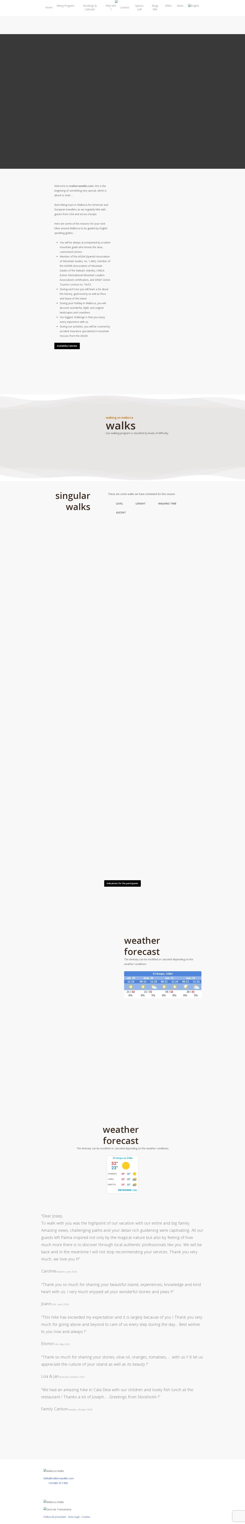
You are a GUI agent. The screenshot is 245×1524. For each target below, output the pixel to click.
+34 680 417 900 (58, 1483)
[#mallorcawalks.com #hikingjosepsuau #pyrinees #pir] (122, 1433)
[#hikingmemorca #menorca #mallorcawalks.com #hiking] (74, 1433)
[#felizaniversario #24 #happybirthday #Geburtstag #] (220, 1440)
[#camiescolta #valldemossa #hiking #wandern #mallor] (122, 1436)
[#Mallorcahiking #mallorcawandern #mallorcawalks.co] (171, 1440)
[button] (67, 346)
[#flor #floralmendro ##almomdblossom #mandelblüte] (122, 1443)
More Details (84, 540)
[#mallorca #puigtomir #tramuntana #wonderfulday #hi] (122, 1440)
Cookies (86, 1516)
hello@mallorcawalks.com (59, 1478)
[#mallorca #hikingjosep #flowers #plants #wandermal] (74, 1436)
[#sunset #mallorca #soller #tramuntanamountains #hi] (171, 1433)
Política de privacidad (55, 1516)
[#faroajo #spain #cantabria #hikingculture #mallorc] (171, 1436)
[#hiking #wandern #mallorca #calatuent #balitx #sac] (25, 1440)
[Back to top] (122, 1521)
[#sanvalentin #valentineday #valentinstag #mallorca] (74, 1443)
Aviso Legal (73, 1516)
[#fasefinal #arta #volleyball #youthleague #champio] (25, 1436)
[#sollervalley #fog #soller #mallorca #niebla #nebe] (171, 1443)
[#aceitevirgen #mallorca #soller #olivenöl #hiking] (25, 1433)
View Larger (64, 540)
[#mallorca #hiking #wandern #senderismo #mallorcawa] (74, 1440)
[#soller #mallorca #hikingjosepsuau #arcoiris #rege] (220, 1443)
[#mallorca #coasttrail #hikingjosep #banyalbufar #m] (220, 1436)
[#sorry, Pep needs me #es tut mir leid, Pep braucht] (25, 1443)
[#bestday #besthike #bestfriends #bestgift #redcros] (220, 1433)
